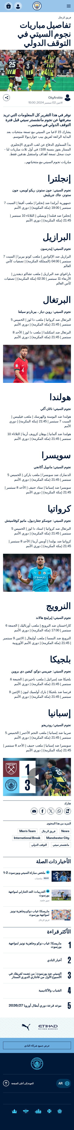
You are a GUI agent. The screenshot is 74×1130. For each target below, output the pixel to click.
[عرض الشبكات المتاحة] (6, 97)
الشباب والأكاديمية (50, 990)
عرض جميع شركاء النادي (37, 1045)
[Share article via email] (34, 811)
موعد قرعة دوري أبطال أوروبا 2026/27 (35, 1005)
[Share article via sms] (67, 811)
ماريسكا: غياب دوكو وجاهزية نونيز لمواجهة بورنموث (35, 945)
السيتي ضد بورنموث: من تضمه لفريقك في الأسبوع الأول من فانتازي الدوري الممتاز (35, 975)
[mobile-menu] (68, 6)
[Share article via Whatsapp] (59, 811)
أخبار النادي (54, 960)
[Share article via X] (50, 811)
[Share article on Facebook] (42, 811)
